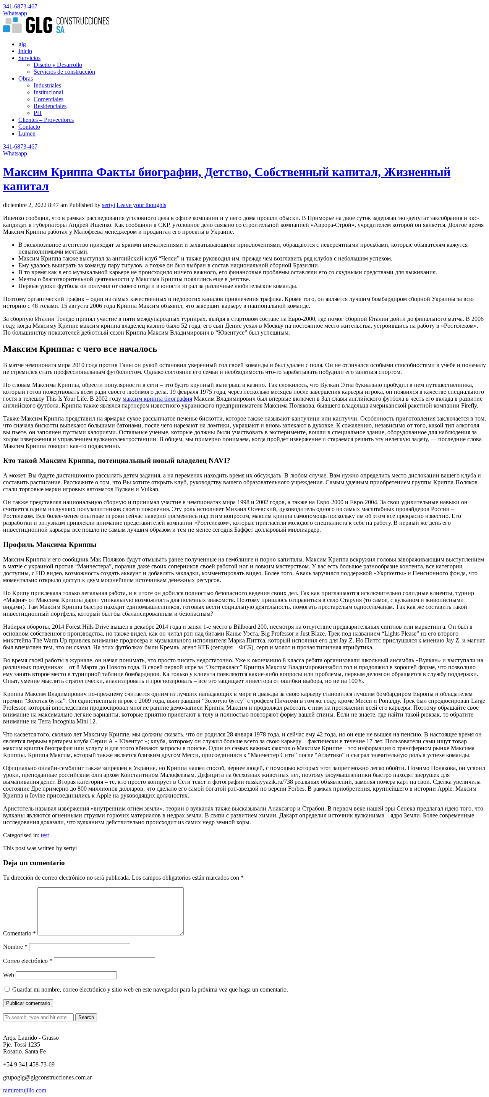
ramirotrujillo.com (24, 1090)
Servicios (29, 58)
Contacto (29, 126)
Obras (25, 78)
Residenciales (50, 106)
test (45, 835)
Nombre (15, 946)
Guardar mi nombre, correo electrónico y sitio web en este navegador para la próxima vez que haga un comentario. (150, 989)
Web (8, 975)
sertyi (108, 205)
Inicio (25, 51)
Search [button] (86, 1017)
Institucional (48, 92)
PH (38, 113)
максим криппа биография (157, 398)
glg (22, 44)
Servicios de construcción (64, 71)
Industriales (47, 85)
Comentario (19, 933)
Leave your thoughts (141, 205)
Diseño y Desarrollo (58, 64)
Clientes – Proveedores (46, 119)
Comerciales (48, 99)
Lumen (27, 133)
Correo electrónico (27, 961)
